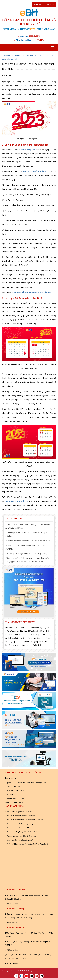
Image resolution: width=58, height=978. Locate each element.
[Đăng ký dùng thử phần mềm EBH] (29, 592)
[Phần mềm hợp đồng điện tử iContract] (29, 681)
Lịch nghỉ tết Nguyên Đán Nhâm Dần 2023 (32, 292)
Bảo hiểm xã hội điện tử (16, 501)
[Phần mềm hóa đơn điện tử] (29, 662)
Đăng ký (50, 4)
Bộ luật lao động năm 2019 (36, 171)
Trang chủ (6, 55)
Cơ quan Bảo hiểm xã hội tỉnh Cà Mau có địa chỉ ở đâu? (28, 541)
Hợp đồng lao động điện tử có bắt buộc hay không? (26, 554)
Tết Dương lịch (28, 149)
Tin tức (18, 55)
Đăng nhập (38, 4)
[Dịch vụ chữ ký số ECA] (29, 701)
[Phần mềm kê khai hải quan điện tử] (29, 739)
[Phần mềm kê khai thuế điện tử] (29, 720)
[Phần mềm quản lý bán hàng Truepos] (29, 758)
